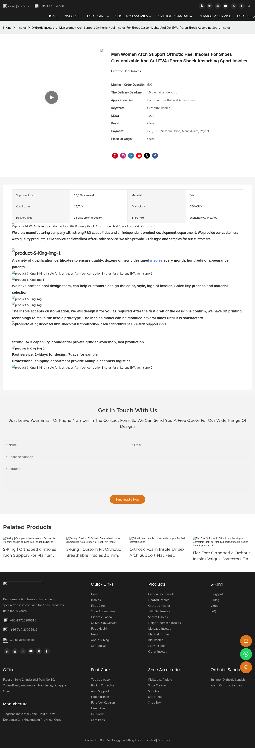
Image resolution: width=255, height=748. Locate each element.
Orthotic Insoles (43, 27)
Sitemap (164, 740)
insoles (156, 260)
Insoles (21, 27)
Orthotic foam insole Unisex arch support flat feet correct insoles (156, 552)
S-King (7, 27)
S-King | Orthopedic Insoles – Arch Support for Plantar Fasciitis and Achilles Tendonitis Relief (31, 552)
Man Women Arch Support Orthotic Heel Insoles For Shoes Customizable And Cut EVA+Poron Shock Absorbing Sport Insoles (144, 27)
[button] (254, 16)
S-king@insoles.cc (22, 639)
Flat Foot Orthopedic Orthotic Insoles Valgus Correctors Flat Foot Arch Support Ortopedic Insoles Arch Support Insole (222, 556)
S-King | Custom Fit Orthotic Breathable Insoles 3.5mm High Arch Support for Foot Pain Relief (93, 552)
